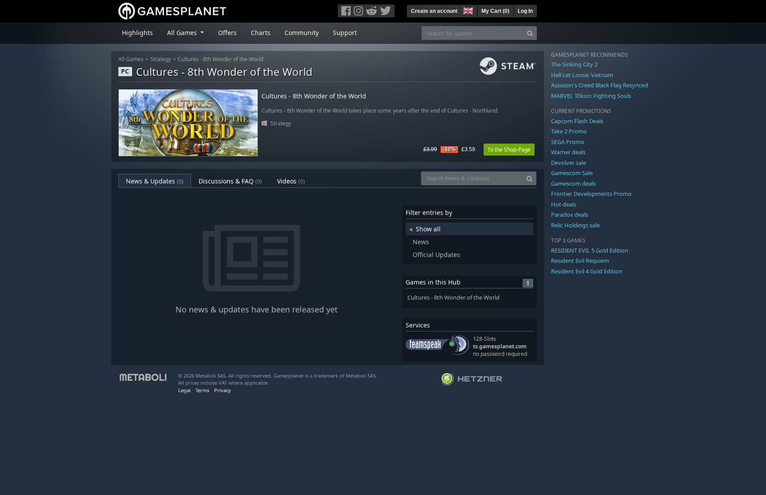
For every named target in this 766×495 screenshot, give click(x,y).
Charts (260, 32)
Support (345, 32)
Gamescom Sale (572, 173)
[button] (467, 9)
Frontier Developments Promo (591, 194)
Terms (202, 390)
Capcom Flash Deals (577, 121)
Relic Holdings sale (575, 225)
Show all (428, 229)
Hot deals (563, 204)
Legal (184, 390)
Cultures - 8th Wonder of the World (220, 59)
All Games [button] (183, 32)
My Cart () (495, 11)
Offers (227, 32)
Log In (525, 11)
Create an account (434, 11)
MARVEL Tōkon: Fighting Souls (591, 96)
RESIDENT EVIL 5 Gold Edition (589, 250)
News (421, 242)
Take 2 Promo (569, 131)
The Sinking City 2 (574, 64)
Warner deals (568, 152)
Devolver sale (568, 163)
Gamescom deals (573, 183)
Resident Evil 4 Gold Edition (586, 271)
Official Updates (436, 254)
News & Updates (155, 181)
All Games (131, 59)
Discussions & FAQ (230, 181)
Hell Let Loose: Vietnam (582, 75)
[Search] (530, 33)
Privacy (222, 390)
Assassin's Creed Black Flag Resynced (599, 85)
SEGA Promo (567, 142)
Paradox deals (569, 214)
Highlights (137, 32)
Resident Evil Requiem (580, 261)
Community (302, 32)
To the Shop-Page (509, 149)
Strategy (160, 59)
